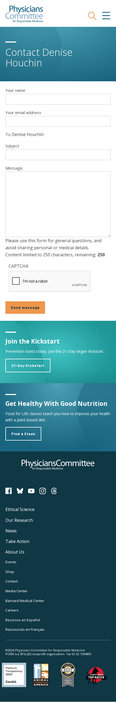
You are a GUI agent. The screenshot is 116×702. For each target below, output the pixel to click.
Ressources (25, 629)
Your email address (23, 112)
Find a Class (23, 433)
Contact (11, 581)
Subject (12, 145)
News (11, 531)
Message (14, 168)
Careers (12, 610)
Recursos (22, 619)
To (8, 134)
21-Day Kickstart (28, 365)
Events (10, 561)
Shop (9, 571)
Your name (15, 90)
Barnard (24, 600)
